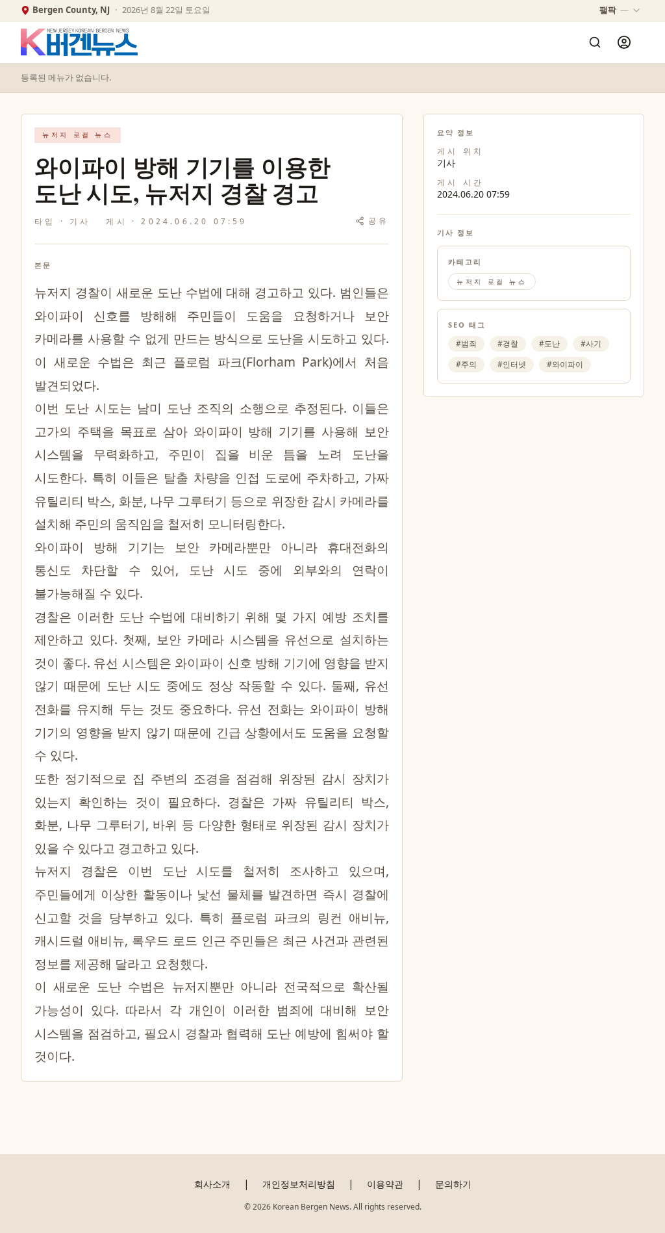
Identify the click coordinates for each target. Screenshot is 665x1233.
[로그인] (624, 42)
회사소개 (212, 1184)
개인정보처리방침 (298, 1184)
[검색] (595, 42)
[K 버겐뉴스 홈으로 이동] (79, 43)
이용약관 (385, 1184)
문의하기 (453, 1184)
